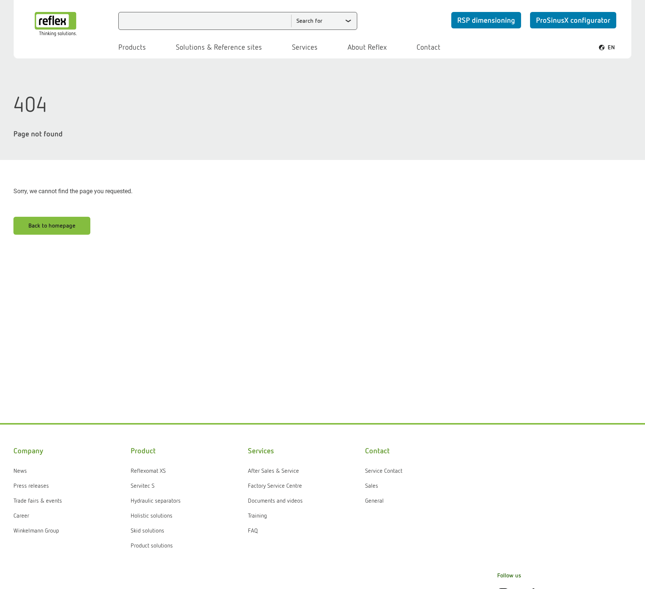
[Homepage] (56, 24)
